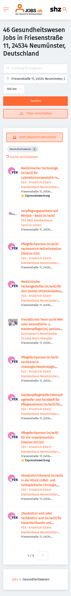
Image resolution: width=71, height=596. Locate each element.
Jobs (15, 579)
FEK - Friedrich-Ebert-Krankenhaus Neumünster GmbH (39, 187)
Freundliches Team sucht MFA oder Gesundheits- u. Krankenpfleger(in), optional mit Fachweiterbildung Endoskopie (42, 329)
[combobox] (35, 68)
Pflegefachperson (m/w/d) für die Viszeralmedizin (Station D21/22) (39, 437)
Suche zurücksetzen (24, 157)
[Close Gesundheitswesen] (34, 149)
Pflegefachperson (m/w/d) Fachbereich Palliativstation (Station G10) (41, 248)
